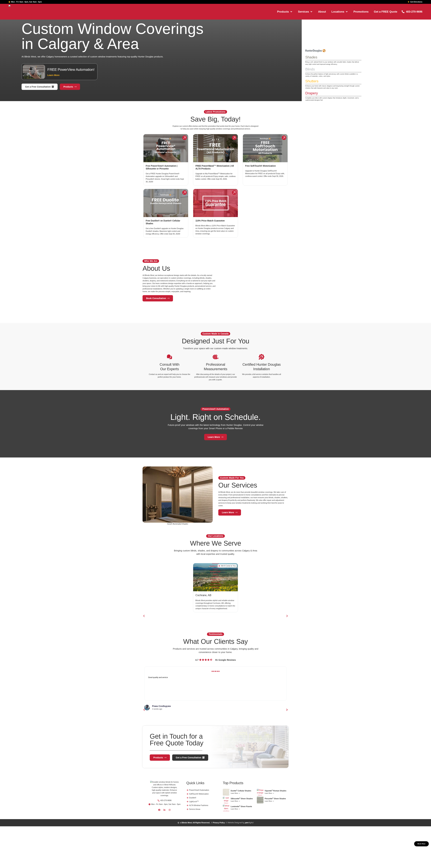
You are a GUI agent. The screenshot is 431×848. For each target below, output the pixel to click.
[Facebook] (159, 810)
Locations (337, 11)
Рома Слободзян (161, 706)
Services (303, 11)
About (322, 11)
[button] (144, 616)
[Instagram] (170, 810)
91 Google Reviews (225, 660)
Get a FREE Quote (385, 11)
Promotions (360, 11)
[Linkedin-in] (164, 810)
